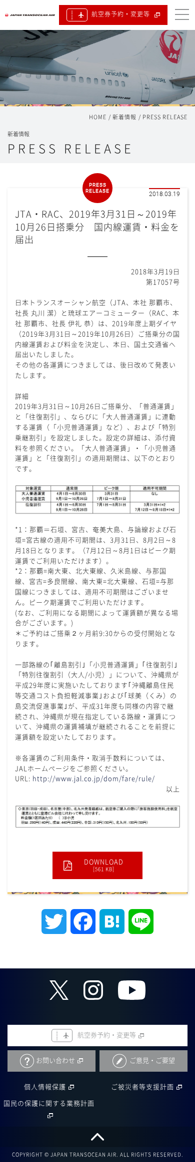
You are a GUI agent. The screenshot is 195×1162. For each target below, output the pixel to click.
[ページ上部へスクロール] (97, 1137)
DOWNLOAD (104, 865)
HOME (97, 117)
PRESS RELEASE (165, 117)
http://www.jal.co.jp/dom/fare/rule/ (93, 778)
